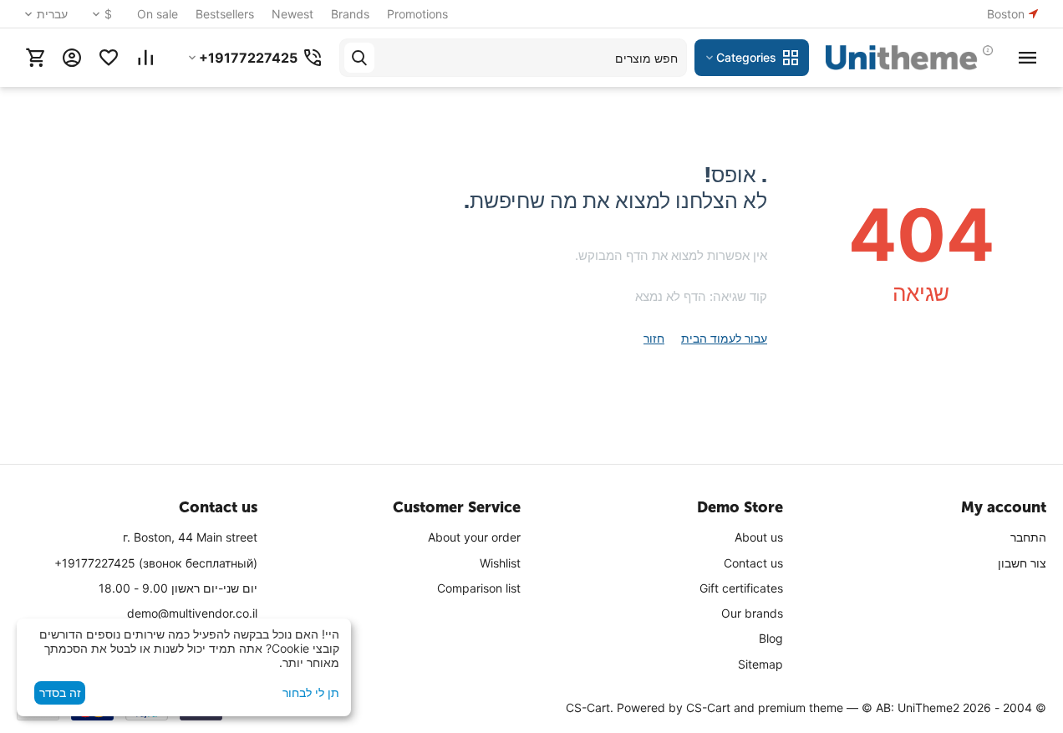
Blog (771, 638)
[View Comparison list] (145, 57)
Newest (292, 14)
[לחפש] (359, 58)
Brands (350, 14)
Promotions (417, 14)
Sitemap (760, 664)
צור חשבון (1022, 563)
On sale (157, 14)
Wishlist (500, 563)
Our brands (752, 613)
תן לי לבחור (310, 692)
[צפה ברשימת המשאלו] (109, 57)
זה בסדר (60, 692)
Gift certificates (741, 588)
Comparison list (479, 588)
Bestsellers (225, 14)
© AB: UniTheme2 (910, 707)
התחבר (1028, 537)
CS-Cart (708, 707)
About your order (474, 537)
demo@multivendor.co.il (192, 613)
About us (759, 537)
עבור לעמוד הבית (724, 338)
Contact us (753, 563)
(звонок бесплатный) (155, 563)
